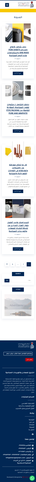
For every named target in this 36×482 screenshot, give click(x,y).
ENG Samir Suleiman (28, 477)
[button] (32, 478)
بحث (7, 280)
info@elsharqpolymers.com (15, 458)
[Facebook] (32, 434)
